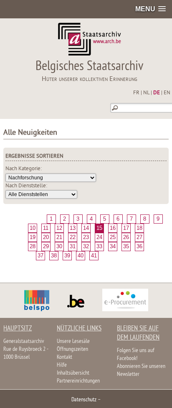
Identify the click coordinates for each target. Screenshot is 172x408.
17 (126, 228)
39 (67, 255)
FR (136, 93)
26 (126, 237)
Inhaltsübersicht (73, 373)
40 (80, 255)
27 (139, 237)
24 (99, 237)
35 (126, 246)
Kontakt (64, 357)
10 (32, 228)
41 (94, 255)
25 (113, 237)
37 (40, 255)
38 (54, 255)
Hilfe (62, 365)
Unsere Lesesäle (73, 341)
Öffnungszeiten (72, 349)
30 (59, 246)
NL (146, 93)
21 (59, 237)
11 (45, 228)
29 (46, 246)
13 (73, 228)
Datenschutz (83, 400)
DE (156, 93)
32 (86, 246)
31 (73, 246)
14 (86, 228)
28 (32, 246)
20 (46, 237)
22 (73, 237)
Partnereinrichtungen (78, 381)
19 (32, 237)
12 (59, 228)
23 (86, 237)
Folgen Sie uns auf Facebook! (135, 355)
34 (113, 246)
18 (139, 228)
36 (139, 246)
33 (99, 246)
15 (99, 228)
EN (167, 93)
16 (113, 228)
